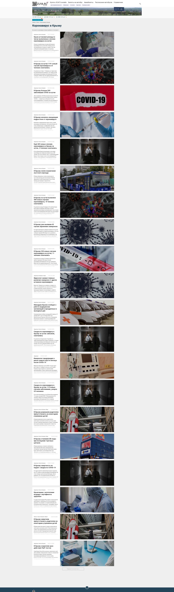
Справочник (118, 2)
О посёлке (72, 5)
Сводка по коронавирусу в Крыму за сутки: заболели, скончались (44, 334)
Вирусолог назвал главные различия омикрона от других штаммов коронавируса (45, 280)
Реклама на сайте (86, 5)
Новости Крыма (42, 34)
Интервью (41, 275)
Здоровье (36, 34)
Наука (44, 275)
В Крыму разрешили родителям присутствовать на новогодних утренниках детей (46, 414)
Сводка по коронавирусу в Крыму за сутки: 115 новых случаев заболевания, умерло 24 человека (45, 388)
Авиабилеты (88, 2)
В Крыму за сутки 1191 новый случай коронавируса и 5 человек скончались (45, 66)
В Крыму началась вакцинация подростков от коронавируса (46, 118)
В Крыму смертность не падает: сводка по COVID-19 (45, 467)
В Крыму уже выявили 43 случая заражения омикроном (46, 225)
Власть (35, 516)
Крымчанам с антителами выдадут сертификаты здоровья (44, 494)
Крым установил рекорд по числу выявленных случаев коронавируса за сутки (44, 39)
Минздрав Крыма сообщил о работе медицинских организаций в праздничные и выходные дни (45, 308)
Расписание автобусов (103, 2)
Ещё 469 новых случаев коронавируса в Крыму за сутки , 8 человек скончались (45, 146)
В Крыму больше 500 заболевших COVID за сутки (44, 92)
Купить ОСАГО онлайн (58, 2)
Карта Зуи (78, 5)
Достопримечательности (56, 5)
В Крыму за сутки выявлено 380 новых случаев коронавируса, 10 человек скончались (45, 201)
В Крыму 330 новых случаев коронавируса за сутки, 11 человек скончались (45, 253)
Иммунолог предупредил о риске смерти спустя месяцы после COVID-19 (45, 360)
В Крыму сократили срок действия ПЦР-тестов (43, 547)
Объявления (65, 5)
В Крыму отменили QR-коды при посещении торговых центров (45, 441)
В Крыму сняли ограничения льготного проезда (45, 172)
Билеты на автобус (75, 2)
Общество (48, 409)
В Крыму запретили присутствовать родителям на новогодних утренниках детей (46, 521)
